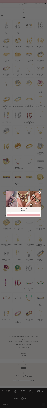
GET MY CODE (23, 215)
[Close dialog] (39, 192)
